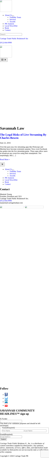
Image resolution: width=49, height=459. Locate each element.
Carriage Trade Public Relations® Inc (14, 39)
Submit (3, 439)
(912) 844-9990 (6, 43)
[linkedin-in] (7, 402)
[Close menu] (2, 164)
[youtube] (6, 405)
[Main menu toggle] (4, 60)
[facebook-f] (7, 395)
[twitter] (7, 398)
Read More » (5, 159)
